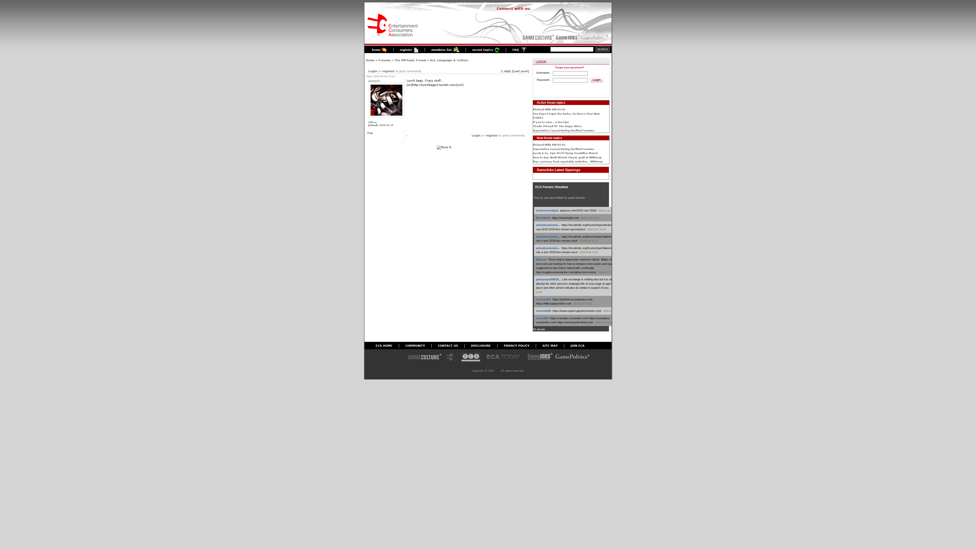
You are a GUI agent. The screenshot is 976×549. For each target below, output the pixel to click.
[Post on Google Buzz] (444, 147)
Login (372, 71)
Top (370, 133)
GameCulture (538, 37)
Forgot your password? (569, 67)
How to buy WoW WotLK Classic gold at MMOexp (567, 157)
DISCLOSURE (481, 345)
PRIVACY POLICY (516, 345)
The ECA (451, 357)
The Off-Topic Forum (410, 60)
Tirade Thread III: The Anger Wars (557, 126)
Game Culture (424, 357)
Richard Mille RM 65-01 (549, 109)
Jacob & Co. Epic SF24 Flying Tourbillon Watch (565, 153)
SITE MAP (550, 345)
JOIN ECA (578, 345)
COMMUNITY (415, 345)
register (406, 50)
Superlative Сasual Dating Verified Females (563, 130)
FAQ (515, 50)
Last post (520, 71)
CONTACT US (448, 345)
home (376, 50)
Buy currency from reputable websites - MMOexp (568, 161)
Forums (384, 60)
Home (370, 60)
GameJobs (566, 37)
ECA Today (504, 357)
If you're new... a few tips (551, 122)
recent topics (482, 50)
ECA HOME (384, 345)
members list (441, 50)
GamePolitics (595, 37)
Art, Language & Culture (449, 60)
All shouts (539, 329)
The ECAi (471, 357)
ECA (497, 371)
